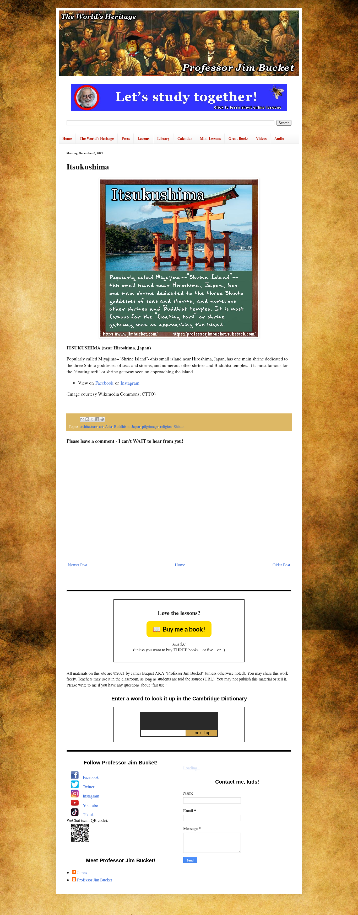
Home (67, 138)
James (82, 872)
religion (166, 426)
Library (163, 138)
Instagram (130, 383)
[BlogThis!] (87, 419)
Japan (136, 426)
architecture (88, 426)
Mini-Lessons (210, 138)
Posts (126, 138)
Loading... (191, 767)
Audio (279, 138)
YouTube (90, 805)
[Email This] (82, 419)
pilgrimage (150, 426)
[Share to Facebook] (97, 419)
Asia (108, 426)
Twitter (88, 786)
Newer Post (77, 564)
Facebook (104, 383)
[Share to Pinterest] (102, 419)
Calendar (184, 138)
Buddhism (121, 426)
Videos (261, 138)
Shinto (178, 426)
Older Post (281, 564)
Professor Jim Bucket (94, 879)
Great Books (238, 138)
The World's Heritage (97, 138)
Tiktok (88, 814)
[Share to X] (92, 419)
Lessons (143, 138)
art (101, 426)
